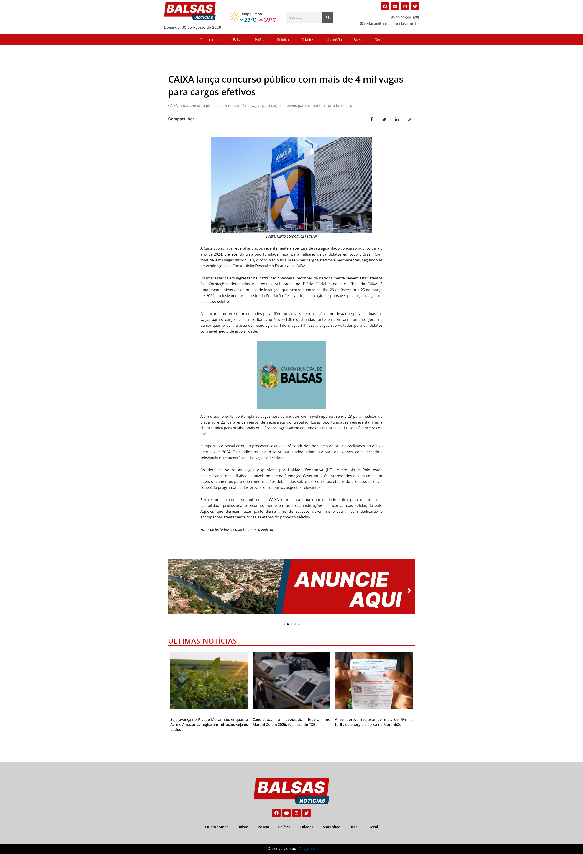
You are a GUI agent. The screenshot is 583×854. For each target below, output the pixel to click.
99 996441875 (407, 17)
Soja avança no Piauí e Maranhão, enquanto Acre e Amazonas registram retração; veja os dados (209, 724)
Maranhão (334, 39)
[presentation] (173, 590)
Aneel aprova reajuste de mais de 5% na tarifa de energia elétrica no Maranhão (374, 722)
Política (283, 39)
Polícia (260, 39)
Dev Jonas (307, 848)
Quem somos (210, 39)
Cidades (307, 39)
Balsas (238, 39)
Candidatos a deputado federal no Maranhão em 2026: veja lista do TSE (291, 722)
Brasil (358, 39)
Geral (378, 39)
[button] (284, 624)
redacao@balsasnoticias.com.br (391, 23)
